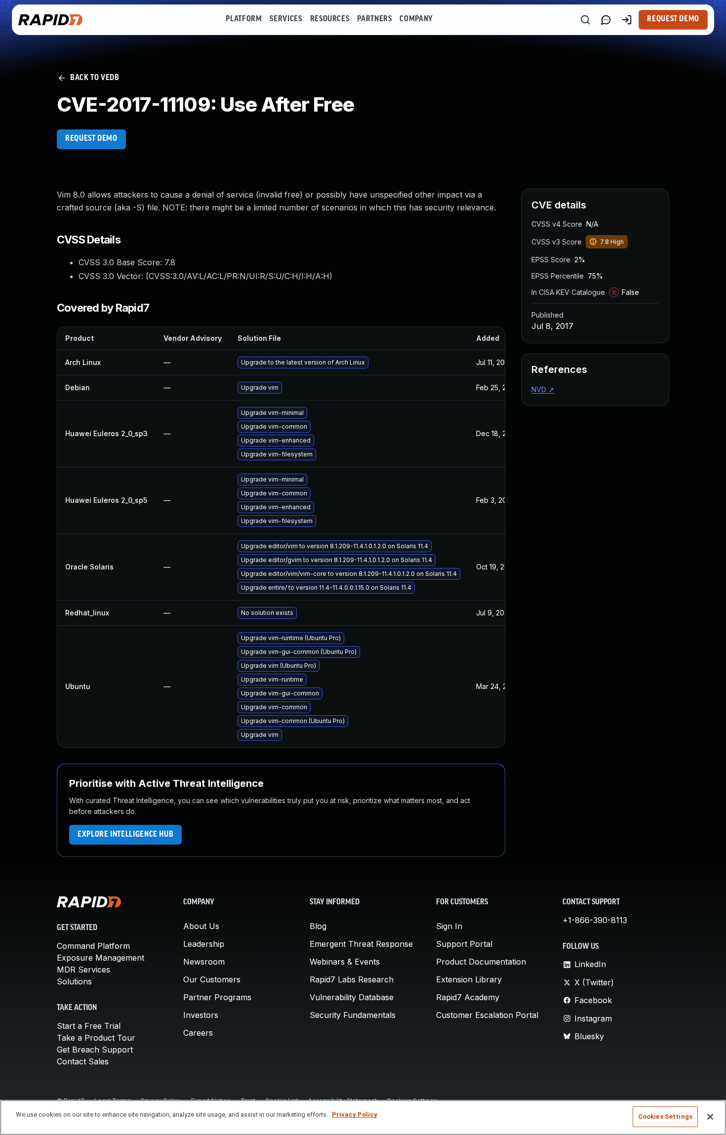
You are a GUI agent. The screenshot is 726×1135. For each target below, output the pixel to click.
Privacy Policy (354, 1114)
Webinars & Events (345, 962)
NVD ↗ (542, 389)
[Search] (585, 20)
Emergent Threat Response (361, 944)
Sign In (449, 926)
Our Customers (212, 979)
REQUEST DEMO (91, 139)
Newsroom (204, 962)
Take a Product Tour (96, 1038)
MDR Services (83, 969)
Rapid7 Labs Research (352, 979)
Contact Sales (83, 1061)
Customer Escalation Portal (487, 1015)
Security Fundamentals (353, 1015)
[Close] (710, 1117)
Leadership (203, 944)
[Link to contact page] (606, 20)
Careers (198, 1033)
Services (286, 19)
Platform (244, 19)
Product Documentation (481, 962)
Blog (318, 926)
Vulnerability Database (352, 997)
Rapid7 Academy (467, 997)
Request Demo (673, 19)
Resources (330, 19)
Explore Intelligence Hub (125, 835)
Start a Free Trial (89, 1026)
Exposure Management (100, 958)
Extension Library (469, 979)
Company (416, 19)
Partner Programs (217, 997)
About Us (201, 926)
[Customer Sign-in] (627, 20)
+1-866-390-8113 (595, 920)
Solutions (74, 981)
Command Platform (93, 946)
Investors (200, 1015)
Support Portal (464, 944)
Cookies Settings (665, 1116)
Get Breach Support (95, 1049)
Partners (374, 19)
